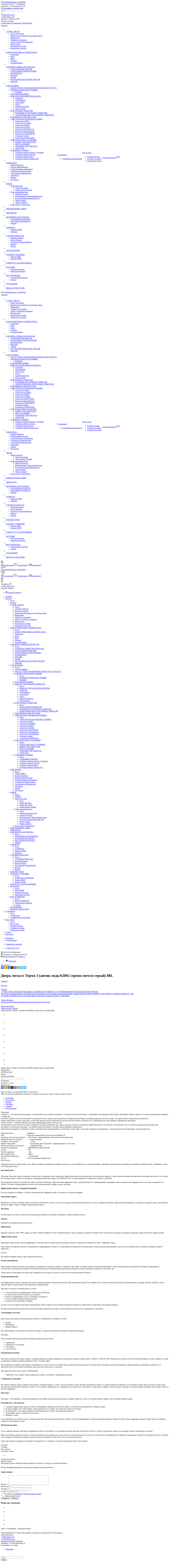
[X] (12, 967)
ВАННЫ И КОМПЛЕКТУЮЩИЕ (33, 678)
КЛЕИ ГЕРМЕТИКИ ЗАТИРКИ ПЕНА (30, 632)
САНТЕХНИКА (21, 669)
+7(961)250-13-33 (7, 15)
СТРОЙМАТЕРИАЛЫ (24, 859)
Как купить (14, 924)
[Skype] (21, 967)
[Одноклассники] (5, 967)
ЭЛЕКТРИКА (20, 774)
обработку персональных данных (28, 1494)
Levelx (59, 1533)
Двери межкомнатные (28, 813)
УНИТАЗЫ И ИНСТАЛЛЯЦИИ (32, 744)
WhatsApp (12, 961)
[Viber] (15, 967)
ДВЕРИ (18, 797)
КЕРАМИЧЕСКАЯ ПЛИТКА (26, 836)
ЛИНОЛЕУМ (84, 994)
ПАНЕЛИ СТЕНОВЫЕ (24, 878)
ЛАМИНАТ (19, 849)
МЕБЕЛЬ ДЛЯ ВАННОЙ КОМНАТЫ (34, 688)
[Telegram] (25, 967)
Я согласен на (22, 1494)
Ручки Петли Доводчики (40, 1002)
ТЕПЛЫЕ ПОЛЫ (44, 996)
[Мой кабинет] (2, 562)
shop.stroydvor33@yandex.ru (14, 956)
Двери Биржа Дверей (9, 1008)
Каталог (13, 603)
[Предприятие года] (12, 8)
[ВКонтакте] (2, 967)
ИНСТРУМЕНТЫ (22, 901)
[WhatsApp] (18, 967)
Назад (12, 601)
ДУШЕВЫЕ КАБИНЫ (28, 759)
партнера (135, 1419)
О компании (15, 915)
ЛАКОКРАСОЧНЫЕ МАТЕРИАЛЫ (29, 649)
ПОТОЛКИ (19, 890)
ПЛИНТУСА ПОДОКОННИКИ (59, 992)
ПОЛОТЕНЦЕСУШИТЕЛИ (30, 707)
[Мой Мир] (8, 967)
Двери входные (25, 803)
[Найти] (2, 13)
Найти (4, 1560)
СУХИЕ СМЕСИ (21, 609)
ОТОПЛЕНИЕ (39, 994)
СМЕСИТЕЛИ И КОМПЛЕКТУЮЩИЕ (35, 719)
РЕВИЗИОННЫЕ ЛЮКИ (68, 994)
